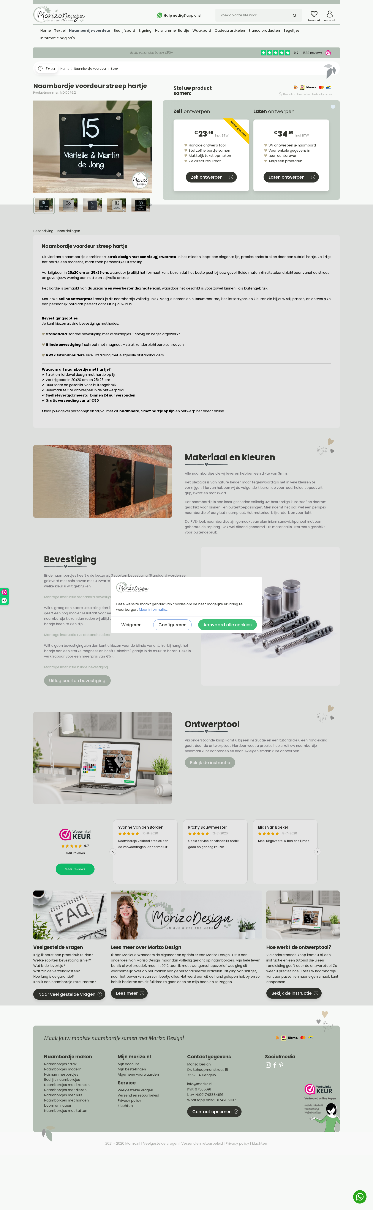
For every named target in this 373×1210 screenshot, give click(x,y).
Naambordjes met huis (63, 1095)
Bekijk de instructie (210, 763)
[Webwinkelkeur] (321, 1108)
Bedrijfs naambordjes (62, 1080)
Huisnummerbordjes (61, 1074)
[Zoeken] (295, 15)
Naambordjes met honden (66, 1100)
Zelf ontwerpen (207, 177)
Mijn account (128, 1064)
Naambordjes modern (62, 1069)
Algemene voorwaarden (138, 1074)
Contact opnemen (212, 1112)
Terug (50, 68)
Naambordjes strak (60, 1064)
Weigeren (131, 625)
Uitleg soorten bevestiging (77, 681)
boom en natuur (57, 1105)
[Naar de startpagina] (65, 14)
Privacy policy (129, 1100)
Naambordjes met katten (65, 1111)
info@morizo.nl (199, 1083)
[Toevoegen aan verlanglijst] (333, 107)
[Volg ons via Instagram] (268, 1065)
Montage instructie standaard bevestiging (79, 597)
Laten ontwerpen (287, 177)
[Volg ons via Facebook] (275, 1065)
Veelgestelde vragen (135, 1090)
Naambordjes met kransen (67, 1085)
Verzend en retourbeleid (138, 1095)
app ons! (193, 15)
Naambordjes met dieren (65, 1090)
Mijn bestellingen (132, 1069)
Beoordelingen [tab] (67, 230)
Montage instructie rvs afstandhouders (77, 634)
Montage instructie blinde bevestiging (76, 667)
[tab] (43, 231)
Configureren (172, 625)
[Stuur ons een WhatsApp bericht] (360, 1197)
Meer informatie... (153, 609)
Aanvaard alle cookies (227, 625)
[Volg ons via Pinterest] (281, 1065)
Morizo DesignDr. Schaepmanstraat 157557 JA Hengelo (207, 1070)
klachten (125, 1106)
